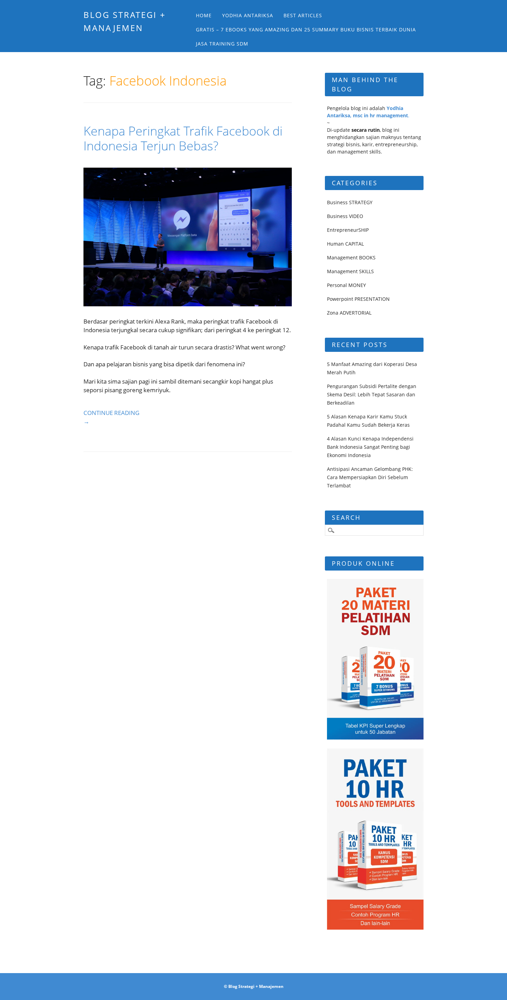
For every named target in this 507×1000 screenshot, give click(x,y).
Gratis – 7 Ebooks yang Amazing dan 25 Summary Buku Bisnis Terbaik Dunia (306, 29)
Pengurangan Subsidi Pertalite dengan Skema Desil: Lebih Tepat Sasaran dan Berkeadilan (371, 394)
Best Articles (303, 15)
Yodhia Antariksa (247, 15)
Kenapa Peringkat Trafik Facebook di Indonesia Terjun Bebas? (182, 138)
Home (204, 15)
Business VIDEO (345, 216)
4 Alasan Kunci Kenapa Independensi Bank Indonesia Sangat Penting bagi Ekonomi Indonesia (370, 446)
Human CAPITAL (345, 243)
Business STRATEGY (349, 202)
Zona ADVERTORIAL (349, 312)
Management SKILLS (350, 271)
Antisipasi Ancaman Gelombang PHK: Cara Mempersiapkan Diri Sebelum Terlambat (370, 477)
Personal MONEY (346, 285)
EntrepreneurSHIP (348, 230)
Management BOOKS (351, 257)
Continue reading (111, 417)
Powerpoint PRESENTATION (358, 299)
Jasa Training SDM (222, 43)
